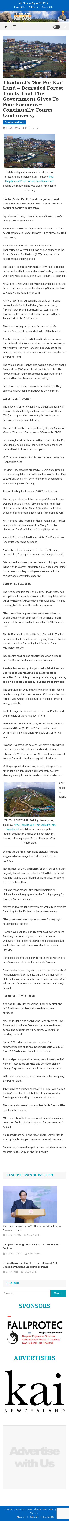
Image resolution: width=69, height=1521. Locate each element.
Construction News (14, 122)
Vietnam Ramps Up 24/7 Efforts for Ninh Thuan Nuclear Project (32, 1228)
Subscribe (33, 7)
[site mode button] (56, 27)
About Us (20, 7)
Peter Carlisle (32, 128)
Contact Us (47, 7)
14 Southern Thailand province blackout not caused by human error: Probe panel (30, 1265)
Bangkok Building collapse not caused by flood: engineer (32, 1246)
